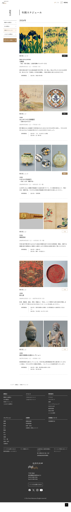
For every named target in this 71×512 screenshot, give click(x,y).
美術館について (52, 418)
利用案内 (50, 394)
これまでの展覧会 (8, 34)
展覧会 (16, 384)
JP (55, 2)
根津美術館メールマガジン (10, 451)
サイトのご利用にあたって (60, 449)
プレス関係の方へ (24, 449)
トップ (12, 384)
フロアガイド (51, 399)
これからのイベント (31, 397)
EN (58, 2)
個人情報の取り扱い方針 (43, 453)
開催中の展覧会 (7, 22)
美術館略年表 (51, 421)
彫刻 (4, 425)
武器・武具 (6, 441)
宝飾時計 (5, 443)
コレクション (7, 418)
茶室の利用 (51, 410)
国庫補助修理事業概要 (42, 455)
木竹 (4, 434)
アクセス (50, 397)
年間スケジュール (8, 30)
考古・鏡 (5, 439)
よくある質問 (51, 413)
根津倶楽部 (51, 408)
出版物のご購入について (32, 428)
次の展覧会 (6, 26)
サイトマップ (57, 451)
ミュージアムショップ (53, 404)
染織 (4, 437)
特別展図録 (28, 423)
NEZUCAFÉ (51, 406)
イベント (28, 394)
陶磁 (4, 430)
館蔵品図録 (28, 421)
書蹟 (4, 421)
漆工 (4, 432)
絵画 (4, 423)
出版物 (28, 418)
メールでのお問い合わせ (9, 449)
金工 (4, 428)
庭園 (49, 402)
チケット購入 (9, 40)
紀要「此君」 (29, 425)
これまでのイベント (31, 399)
